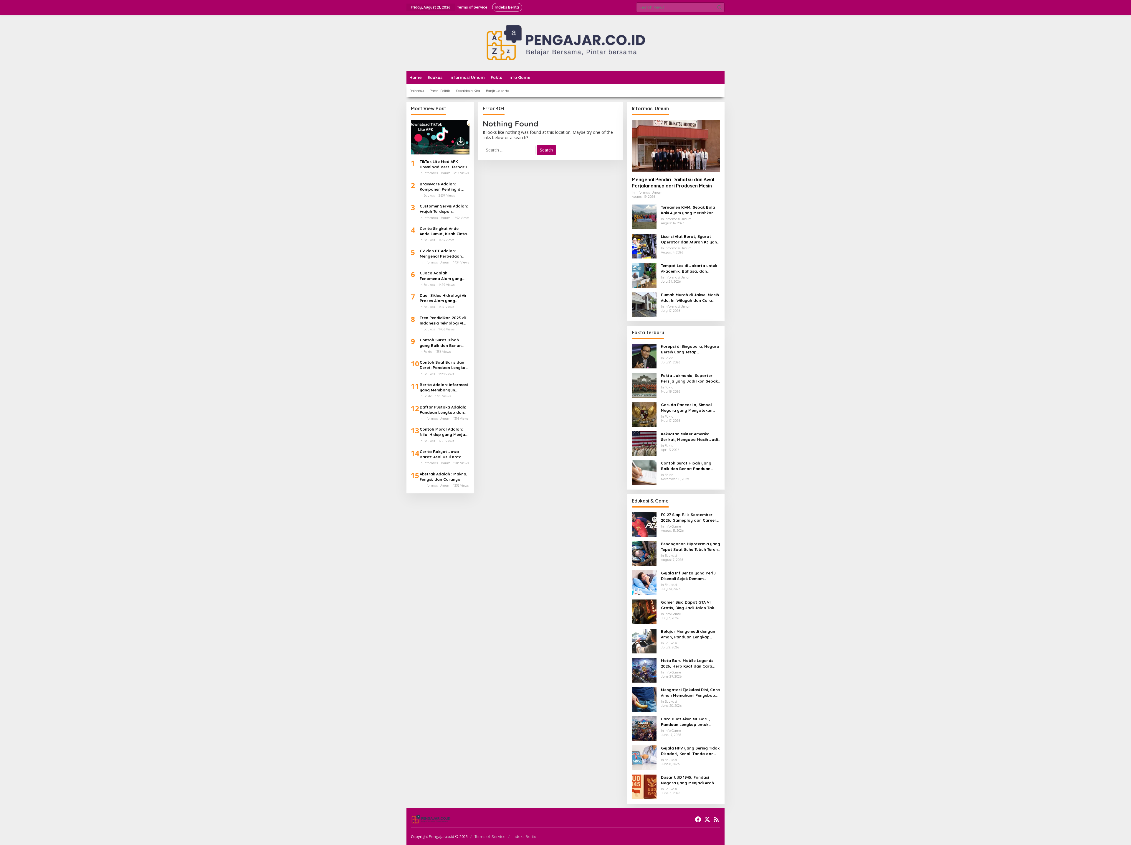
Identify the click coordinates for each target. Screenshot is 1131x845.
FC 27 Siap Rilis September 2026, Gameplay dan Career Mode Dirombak (688, 517)
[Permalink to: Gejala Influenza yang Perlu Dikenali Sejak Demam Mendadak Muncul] (644, 582)
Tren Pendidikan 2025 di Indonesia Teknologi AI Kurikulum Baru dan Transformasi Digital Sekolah (443, 320)
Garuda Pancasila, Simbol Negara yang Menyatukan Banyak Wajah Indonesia (686, 407)
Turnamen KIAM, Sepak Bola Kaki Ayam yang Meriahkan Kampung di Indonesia (688, 210)
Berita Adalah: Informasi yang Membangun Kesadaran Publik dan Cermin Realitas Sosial (444, 387)
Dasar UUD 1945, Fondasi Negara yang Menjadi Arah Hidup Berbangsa (687, 780)
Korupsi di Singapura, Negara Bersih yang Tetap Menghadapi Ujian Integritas (690, 349)
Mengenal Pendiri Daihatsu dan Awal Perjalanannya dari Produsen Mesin (673, 183)
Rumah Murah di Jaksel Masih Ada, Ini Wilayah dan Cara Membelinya (690, 297)
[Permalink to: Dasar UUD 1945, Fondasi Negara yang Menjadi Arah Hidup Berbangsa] (644, 786)
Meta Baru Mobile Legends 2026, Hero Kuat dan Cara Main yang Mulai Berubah (687, 663)
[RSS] (716, 819)
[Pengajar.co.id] (565, 42)
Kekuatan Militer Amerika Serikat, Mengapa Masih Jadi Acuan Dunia (689, 436)
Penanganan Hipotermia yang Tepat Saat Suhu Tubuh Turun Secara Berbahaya (690, 546)
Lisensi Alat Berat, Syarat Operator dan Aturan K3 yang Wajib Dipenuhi (690, 239)
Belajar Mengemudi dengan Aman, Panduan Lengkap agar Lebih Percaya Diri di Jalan (688, 634)
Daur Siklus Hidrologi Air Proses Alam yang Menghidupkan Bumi (443, 298)
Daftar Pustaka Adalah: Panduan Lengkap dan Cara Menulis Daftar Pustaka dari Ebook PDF (443, 410)
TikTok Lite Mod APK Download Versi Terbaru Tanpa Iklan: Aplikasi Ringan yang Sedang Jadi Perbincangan (443, 164)
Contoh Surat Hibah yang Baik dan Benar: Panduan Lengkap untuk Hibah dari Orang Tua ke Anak (443, 342)
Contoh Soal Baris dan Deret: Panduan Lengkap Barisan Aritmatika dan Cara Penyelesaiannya (444, 365)
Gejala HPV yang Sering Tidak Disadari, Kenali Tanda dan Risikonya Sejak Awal (690, 751)
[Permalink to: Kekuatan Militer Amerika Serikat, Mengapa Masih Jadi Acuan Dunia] (644, 443)
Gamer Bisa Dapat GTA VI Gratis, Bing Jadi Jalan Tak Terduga (687, 605)
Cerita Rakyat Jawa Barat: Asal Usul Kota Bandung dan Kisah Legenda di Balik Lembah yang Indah (444, 454)
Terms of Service (489, 836)
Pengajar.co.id (441, 836)
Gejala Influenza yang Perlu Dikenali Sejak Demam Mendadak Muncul (688, 576)
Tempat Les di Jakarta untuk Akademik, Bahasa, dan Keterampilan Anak (689, 268)
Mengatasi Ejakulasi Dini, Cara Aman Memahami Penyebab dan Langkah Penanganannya (690, 692)
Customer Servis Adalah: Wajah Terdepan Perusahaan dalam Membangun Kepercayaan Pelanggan (444, 209)
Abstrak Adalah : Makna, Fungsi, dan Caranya (443, 477)
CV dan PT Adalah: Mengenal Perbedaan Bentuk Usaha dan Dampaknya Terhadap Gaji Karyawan (441, 253)
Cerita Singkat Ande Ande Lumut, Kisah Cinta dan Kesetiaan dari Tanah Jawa (443, 231)
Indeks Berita (524, 836)
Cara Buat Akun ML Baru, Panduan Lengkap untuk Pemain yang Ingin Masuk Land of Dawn (685, 721)
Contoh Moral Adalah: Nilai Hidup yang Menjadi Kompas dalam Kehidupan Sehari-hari (444, 432)
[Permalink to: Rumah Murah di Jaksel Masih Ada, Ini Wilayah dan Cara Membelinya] (644, 304)
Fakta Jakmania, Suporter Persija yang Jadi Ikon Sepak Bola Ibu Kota (689, 378)
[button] (720, 7)
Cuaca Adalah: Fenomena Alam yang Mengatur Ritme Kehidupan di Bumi (441, 276)
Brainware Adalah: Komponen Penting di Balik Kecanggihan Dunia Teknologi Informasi (444, 187)
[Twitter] (707, 819)
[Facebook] (698, 819)
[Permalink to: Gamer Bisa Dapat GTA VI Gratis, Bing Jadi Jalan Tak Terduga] (644, 611)
